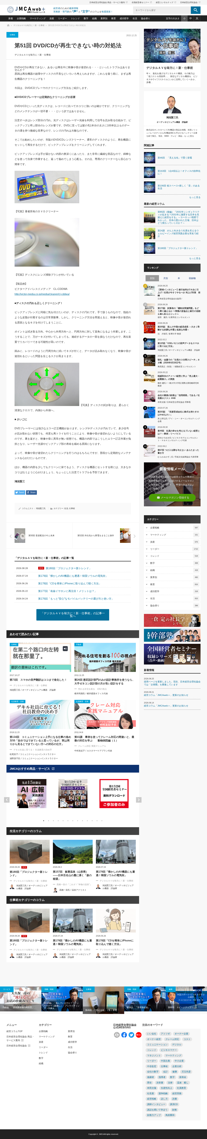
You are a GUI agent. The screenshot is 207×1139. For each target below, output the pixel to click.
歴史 (149, 1082)
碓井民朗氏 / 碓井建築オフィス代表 (91, 693)
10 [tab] (87, 820)
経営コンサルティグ (166, 2)
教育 (113, 18)
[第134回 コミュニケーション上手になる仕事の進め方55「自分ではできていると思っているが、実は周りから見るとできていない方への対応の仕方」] (40, 714)
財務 (174, 1110)
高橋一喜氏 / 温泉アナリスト (73, 890)
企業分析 (176, 1066)
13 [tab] (102, 820)
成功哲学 (124, 18)
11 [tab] (92, 820)
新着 (10, 18)
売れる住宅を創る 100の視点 (92, 689)
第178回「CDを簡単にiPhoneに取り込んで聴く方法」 (115, 942)
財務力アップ (154, 1115)
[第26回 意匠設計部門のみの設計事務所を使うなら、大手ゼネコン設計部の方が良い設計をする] (105, 657)
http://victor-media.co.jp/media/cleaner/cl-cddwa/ (42, 294)
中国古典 (165, 1061)
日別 (152, 278)
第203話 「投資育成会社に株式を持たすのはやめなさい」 (178, 413)
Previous (7, 800)
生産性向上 (166, 1088)
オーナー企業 (181, 1034)
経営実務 (176, 1093)
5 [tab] (63, 820)
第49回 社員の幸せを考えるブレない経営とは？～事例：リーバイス (179, 432)
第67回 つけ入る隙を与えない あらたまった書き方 (178, 451)
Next (139, 800)
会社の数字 (152, 1071)
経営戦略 (151, 1099)
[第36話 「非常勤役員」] (145, 998)
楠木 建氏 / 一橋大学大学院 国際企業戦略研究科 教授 (178, 384)
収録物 (192, 278)
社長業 (150, 1093)
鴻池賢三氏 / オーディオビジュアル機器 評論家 (33, 690)
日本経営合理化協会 (190, 2)
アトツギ (165, 1034)
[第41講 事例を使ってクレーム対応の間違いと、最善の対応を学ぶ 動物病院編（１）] (105, 714)
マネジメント (154, 1055)
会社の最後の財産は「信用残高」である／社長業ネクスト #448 (179, 396)
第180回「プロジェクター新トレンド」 (29, 873)
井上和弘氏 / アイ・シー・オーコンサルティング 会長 (179, 419)
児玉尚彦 (186, 1071)
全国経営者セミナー (142, 2)
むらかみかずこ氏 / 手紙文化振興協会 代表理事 (178, 457)
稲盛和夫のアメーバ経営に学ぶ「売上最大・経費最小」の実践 (179, 377)
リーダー (62, 18)
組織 (94, 18)
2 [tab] (48, 820)
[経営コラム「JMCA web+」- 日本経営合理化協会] (29, 10)
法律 (170, 1082)
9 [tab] (82, 820)
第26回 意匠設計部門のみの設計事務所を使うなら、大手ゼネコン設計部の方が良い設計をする (104, 681)
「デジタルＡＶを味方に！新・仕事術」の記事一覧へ (73, 615)
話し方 (164, 1099)
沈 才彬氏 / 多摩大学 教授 (169, 334)
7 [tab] (72, 820)
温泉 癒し (182, 1082)
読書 (174, 1099)
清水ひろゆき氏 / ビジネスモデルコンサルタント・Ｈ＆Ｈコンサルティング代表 (178, 439)
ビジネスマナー (169, 1050)
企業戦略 (21, 18)
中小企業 (179, 1061)
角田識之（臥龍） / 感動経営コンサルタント (177, 366)
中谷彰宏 (151, 1066)
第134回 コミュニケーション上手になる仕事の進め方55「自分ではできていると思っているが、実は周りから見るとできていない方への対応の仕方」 (40, 741)
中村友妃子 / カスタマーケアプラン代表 (93, 750)
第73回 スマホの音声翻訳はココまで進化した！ (38, 679)
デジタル (176, 1044)
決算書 (159, 1082)
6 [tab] (68, 820)
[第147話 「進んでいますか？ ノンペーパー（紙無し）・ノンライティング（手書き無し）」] (62, 998)
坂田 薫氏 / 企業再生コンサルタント (174, 317)
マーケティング (38, 18)
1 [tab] (43, 820)
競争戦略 (163, 1093)
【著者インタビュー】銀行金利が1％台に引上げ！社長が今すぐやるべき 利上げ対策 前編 (179, 292)
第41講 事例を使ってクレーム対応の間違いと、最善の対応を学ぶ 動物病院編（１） (104, 739)
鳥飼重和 (169, 1115)
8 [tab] (77, 820)
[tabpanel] (31, 795)
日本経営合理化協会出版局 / (170, 299)
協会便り (145, 18)
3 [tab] (53, 820)
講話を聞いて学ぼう (157, 1110)
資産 (51, 18)
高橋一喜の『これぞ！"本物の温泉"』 (74, 884)
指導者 (162, 1077)
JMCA (101, 1134)
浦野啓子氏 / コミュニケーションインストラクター (34, 758)
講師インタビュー (156, 1104)
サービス (6, 989)
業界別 (104, 18)
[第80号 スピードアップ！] (186, 998)
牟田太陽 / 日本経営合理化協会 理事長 (174, 402)
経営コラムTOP (14, 1031)
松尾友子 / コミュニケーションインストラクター (33, 754)
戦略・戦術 (49, 989)
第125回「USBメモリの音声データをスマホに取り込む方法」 (178, 344)
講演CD (174, 1104)
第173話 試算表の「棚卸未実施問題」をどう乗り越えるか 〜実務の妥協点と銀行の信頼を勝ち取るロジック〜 (179, 311)
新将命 (182, 1077)
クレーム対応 (172, 1039)
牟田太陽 (151, 1088)
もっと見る (195, 197)
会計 (165, 1071)
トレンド (75, 18)
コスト (187, 1039)
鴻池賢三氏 (41, 508)
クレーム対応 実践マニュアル (92, 746)
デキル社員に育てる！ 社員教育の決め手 (32, 750)
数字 (86, 18)
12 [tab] (97, 820)
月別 (165, 278)
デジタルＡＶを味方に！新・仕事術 (33, 55)
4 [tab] (58, 820)
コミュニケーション (157, 1044)
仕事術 (12, 35)
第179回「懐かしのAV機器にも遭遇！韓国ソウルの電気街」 (115, 873)
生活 (135, 18)
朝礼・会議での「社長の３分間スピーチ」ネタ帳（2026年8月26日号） (179, 361)
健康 (170, 989)
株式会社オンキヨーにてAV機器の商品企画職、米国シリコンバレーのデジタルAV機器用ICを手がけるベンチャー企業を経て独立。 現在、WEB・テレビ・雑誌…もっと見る (171, 133)
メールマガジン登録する (173, 497)
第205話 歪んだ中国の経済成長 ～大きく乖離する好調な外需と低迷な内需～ (179, 328)
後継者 (150, 1077)
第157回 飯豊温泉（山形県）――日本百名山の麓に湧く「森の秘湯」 (72, 875)
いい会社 (151, 1034)
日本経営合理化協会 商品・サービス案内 (108, 2)
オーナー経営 (154, 1039)
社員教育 (181, 1088)
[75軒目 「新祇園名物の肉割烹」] (20, 998)
